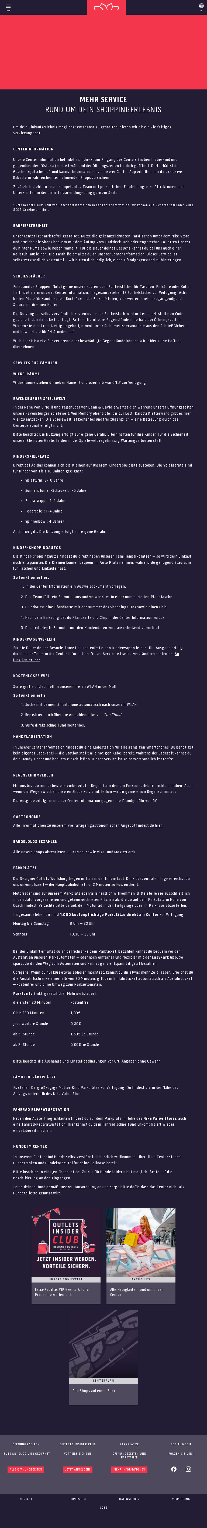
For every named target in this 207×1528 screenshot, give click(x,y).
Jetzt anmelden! (77, 1469)
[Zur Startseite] (106, 7)
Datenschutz (129, 1499)
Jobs (103, 1507)
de (201, 6)
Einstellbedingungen (88, 1061)
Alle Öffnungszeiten (26, 1469)
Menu (8, 11)
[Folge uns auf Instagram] (188, 1471)
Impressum (78, 1499)
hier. (159, 825)
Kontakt (26, 1499)
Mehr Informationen (129, 1469)
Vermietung (181, 1499)
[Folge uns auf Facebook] (174, 1471)
